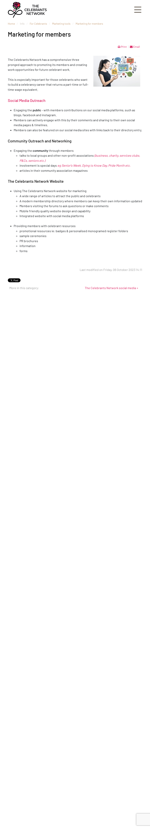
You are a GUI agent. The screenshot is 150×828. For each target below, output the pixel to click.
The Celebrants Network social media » (111, 288)
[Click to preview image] (116, 71)
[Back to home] (27, 10)
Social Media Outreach (27, 100)
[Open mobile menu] (137, 9)
